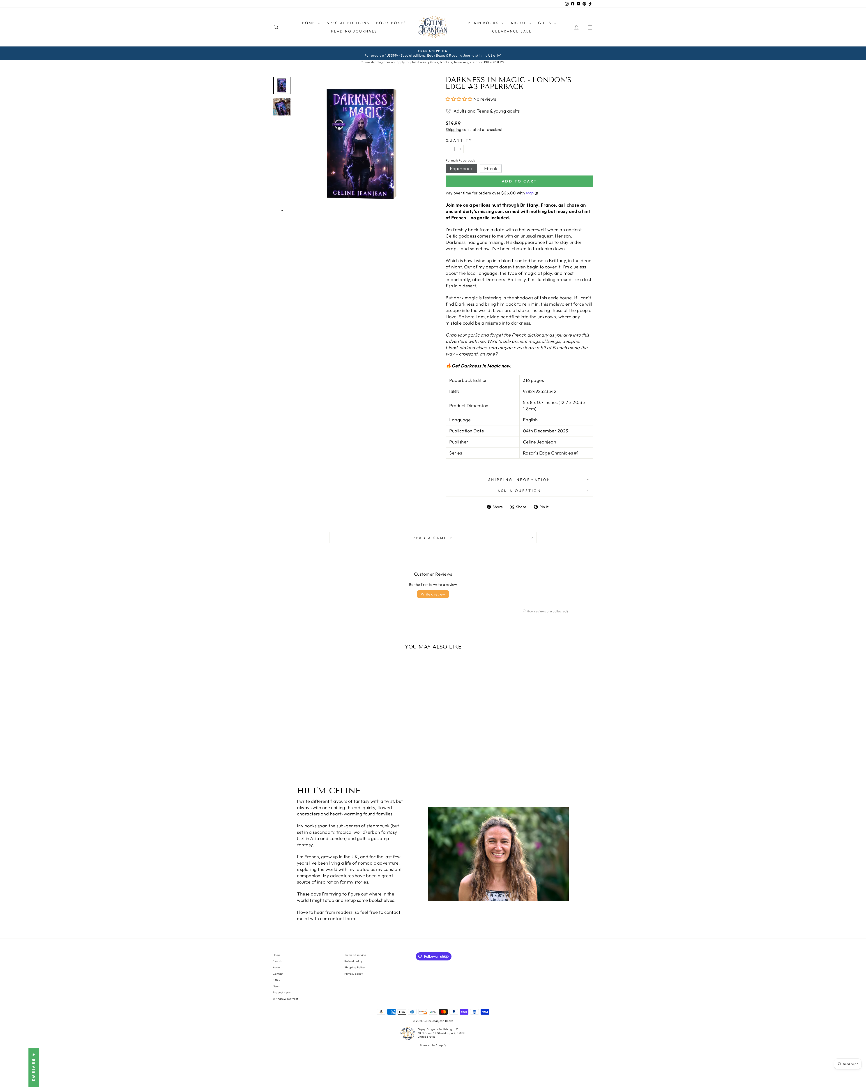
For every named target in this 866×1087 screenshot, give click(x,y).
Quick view (311, 732)
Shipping (453, 129)
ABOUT (519, 23)
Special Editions (348, 23)
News (276, 986)
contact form (341, 918)
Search (277, 961)
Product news (281, 992)
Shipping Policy (354, 967)
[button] (459, 99)
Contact (278, 973)
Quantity (459, 140)
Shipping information (519, 479)
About (277, 967)
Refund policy (353, 961)
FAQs (276, 980)
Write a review (433, 594)
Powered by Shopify (433, 1045)
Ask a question (519, 490)
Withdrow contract (285, 998)
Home (309, 23)
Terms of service (355, 955)
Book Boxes (391, 23)
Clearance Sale (512, 31)
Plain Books (484, 23)
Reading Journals (354, 31)
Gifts (545, 23)
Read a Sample (433, 537)
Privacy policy (353, 973)
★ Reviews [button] (33, 1067)
